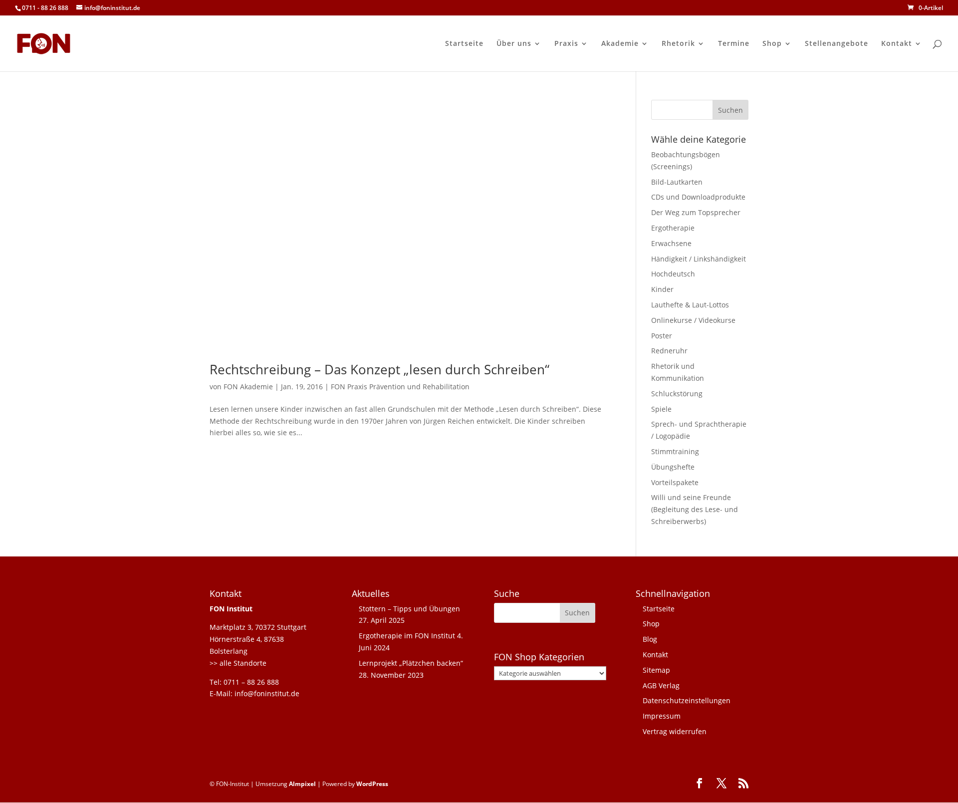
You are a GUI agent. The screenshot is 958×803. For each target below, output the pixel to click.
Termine (733, 44)
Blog (650, 639)
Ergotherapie (673, 228)
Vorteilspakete (675, 482)
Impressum (662, 716)
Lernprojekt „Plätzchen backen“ (411, 663)
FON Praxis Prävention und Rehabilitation (400, 386)
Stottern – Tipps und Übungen (409, 608)
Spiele (661, 409)
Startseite (464, 44)
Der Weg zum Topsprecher (695, 212)
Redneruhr (669, 350)
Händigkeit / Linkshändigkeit (698, 259)
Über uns (513, 44)
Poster (661, 335)
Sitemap (656, 670)
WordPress (372, 784)
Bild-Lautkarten (677, 182)
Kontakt (896, 44)
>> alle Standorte (238, 663)
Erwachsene (671, 243)
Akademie (620, 44)
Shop (772, 44)
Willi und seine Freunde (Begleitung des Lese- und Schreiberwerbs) (694, 509)
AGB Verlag (661, 685)
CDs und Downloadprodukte (698, 197)
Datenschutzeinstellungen (686, 700)
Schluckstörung (677, 393)
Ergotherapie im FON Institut (407, 635)
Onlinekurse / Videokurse (693, 320)
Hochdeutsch (673, 273)
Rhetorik (678, 44)
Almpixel (302, 784)
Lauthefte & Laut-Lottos (690, 304)
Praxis (566, 44)
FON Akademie (248, 386)
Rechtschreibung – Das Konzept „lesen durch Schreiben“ (379, 369)
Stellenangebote (836, 44)
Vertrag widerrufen (675, 731)
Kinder (662, 289)
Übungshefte (673, 467)
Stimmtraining (675, 451)
